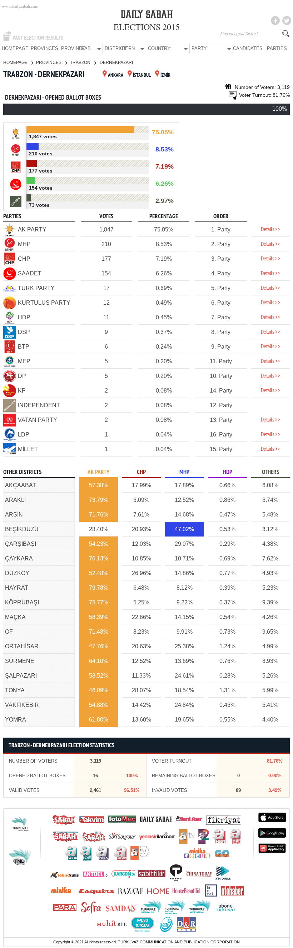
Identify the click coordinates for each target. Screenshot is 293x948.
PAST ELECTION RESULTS (38, 38)
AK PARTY (98, 472)
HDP (227, 472)
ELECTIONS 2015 (147, 27)
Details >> (270, 229)
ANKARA (115, 76)
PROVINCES (44, 48)
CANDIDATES (247, 48)
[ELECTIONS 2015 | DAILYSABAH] (147, 15)
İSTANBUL (142, 76)
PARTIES (277, 48)
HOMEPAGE (15, 48)
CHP (141, 472)
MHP (184, 472)
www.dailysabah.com (20, 6)
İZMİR (165, 76)
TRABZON (80, 62)
